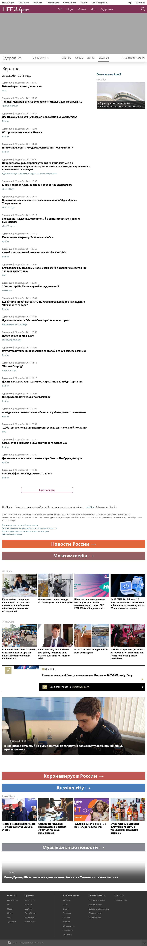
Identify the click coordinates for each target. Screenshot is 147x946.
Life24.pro (24, 2)
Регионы (67, 913)
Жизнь (82, 9)
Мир (93, 9)
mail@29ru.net (120, 900)
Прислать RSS (95, 917)
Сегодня (66, 917)
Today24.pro (52, 2)
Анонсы (66, 921)
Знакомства (68, 930)
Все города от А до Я (109, 74)
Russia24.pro (8, 796)
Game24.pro (69, 2)
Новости (66, 900)
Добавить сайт (95, 904)
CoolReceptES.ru (99, 2)
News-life (101, 79)
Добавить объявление (99, 909)
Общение (67, 934)
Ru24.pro (37, 2)
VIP (60, 9)
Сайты (65, 904)
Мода (70, 9)
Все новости (12, 900)
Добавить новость (97, 900)
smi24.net (91, 507)
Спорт (65, 909)
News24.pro (8, 2)
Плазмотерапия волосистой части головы (20, 525)
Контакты (119, 895)
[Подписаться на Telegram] (130, 2)
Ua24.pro (28, 909)
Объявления (68, 926)
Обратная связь (97, 895)
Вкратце (11, 68)
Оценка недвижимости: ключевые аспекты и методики (25, 531)
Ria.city (83, 2)
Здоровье (106, 9)
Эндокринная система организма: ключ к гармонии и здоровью (29, 528)
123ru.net (140, 2)
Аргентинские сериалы (12, 534)
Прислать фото (95, 913)
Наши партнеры (71, 895)
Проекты (29, 895)
